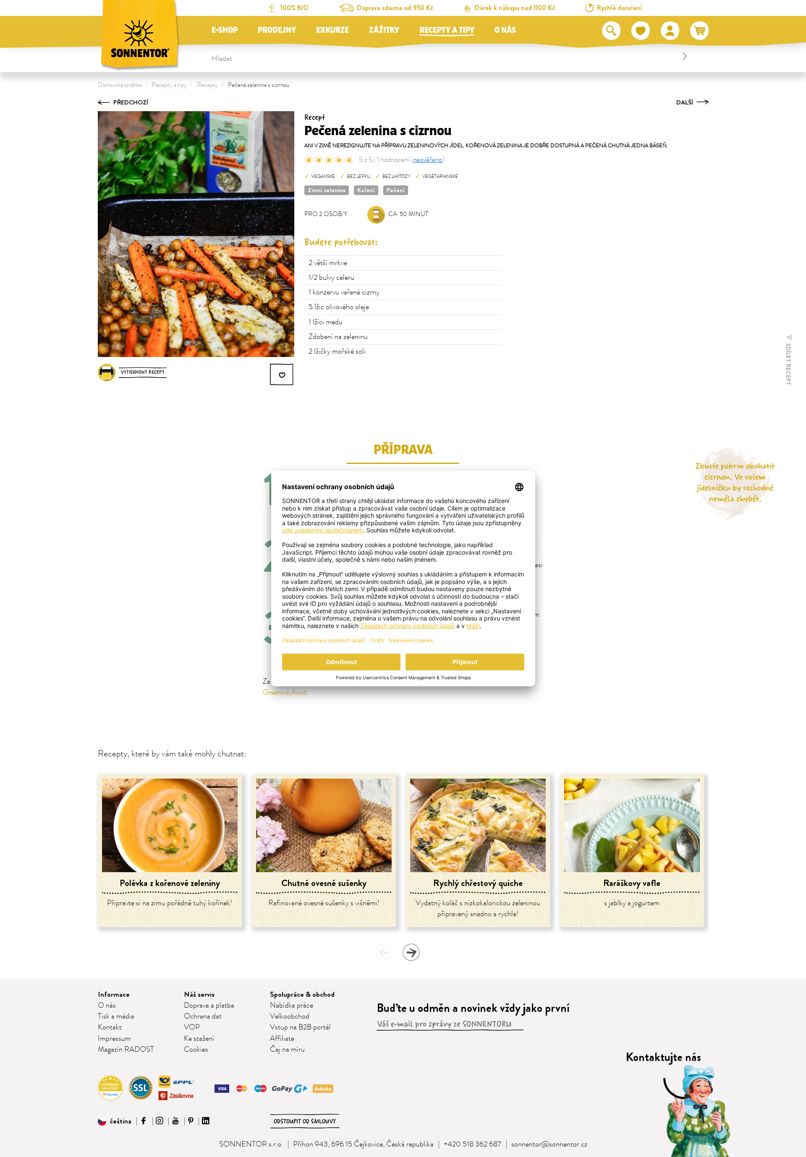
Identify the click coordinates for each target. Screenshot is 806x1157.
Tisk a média (116, 1016)
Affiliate (282, 1039)
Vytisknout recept (143, 372)
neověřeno (427, 160)
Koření (366, 190)
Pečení (396, 190)
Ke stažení (199, 1039)
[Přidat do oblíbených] (282, 375)
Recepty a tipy (446, 30)
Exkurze (332, 30)
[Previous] (384, 952)
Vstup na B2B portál (300, 1027)
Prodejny (277, 30)
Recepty (207, 85)
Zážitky (384, 30)
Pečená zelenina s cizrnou (258, 85)
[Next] (411, 952)
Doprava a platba (209, 1006)
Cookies (196, 1050)
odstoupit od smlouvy (305, 1121)
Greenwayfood (284, 693)
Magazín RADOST (126, 1050)
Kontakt (110, 1027)
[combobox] (451, 56)
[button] (114, 1121)
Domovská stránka (119, 85)
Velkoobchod (289, 1016)
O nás (505, 30)
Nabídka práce (291, 1006)
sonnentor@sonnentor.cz (549, 1144)
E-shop (225, 30)
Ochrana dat (203, 1016)
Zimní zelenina (326, 190)
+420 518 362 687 (472, 1144)
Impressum (114, 1039)
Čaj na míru (287, 1050)
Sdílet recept (788, 364)
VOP (192, 1027)
